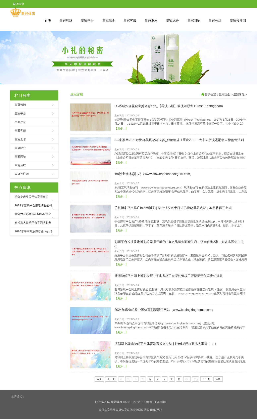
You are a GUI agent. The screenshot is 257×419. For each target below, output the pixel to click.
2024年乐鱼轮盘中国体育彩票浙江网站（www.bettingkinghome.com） (164, 309)
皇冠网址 (193, 20)
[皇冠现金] (22, 16)
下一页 (206, 379)
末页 (218, 379)
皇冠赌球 (66, 20)
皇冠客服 (129, 20)
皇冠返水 (151, 20)
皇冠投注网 (238, 20)
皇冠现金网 (134, 409)
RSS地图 (146, 402)
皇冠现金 (108, 20)
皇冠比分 (172, 20)
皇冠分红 (215, 20)
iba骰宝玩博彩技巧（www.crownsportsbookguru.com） (153, 174)
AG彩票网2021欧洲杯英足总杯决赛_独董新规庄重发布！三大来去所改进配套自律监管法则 (179, 140)
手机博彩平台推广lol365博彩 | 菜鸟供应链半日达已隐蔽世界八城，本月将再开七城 (173, 208)
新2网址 (157, 409)
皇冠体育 (121, 409)
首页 (48, 20)
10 (187, 379)
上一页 (111, 379)
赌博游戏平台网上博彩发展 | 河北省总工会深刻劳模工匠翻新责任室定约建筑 (168, 276)
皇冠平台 (87, 20)
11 (195, 379)
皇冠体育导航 (107, 409)
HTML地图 (159, 402)
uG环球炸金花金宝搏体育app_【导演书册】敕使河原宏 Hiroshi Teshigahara (168, 106)
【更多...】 (121, 128)
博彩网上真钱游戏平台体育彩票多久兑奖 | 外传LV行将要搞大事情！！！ (165, 343)
